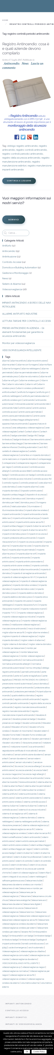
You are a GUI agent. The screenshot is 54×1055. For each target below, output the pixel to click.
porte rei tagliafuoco (32, 675)
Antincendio (11, 63)
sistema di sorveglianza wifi (14, 813)
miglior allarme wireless (37, 632)
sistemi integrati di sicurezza (14, 876)
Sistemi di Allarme (11, 284)
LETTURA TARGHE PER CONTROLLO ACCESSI (26, 321)
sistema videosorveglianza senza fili (18, 829)
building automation (28, 447)
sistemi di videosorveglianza (24, 872)
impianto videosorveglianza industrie (18, 616)
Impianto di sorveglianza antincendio (28, 573)
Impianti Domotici (16, 1017)
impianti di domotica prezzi (14, 534)
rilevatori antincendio (31, 723)
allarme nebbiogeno (31, 368)
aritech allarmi (32, 431)
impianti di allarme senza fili (33, 530)
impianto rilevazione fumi (26, 605)
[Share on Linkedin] (35, 137)
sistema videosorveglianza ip (35, 825)
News (25, 63)
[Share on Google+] (29, 137)
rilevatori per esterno (20, 738)
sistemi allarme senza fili (39, 833)
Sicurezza (19, 766)
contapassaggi (44, 459)
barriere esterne (32, 443)
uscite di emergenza (17, 947)
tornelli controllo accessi (33, 943)
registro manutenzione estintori (16, 711)
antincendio (29, 400)
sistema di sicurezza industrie (32, 809)
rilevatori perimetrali (40, 738)
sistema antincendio (28, 794)
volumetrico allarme (30, 983)
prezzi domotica (40, 683)
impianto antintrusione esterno (29, 561)
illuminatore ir (34, 506)
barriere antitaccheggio (12, 443)
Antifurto (6, 245)
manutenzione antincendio (14, 628)
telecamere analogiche (20, 900)
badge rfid (32, 435)
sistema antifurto (9, 794)
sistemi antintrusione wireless (15, 845)
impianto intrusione (23, 601)
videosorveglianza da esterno (24, 959)
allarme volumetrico (29, 376)
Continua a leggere (19, 181)
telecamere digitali (32, 904)
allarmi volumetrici (16, 384)
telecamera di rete (10, 888)
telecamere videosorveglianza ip (34, 916)
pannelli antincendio (31, 672)
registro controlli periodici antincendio (22, 153)
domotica (6, 498)
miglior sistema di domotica (14, 644)
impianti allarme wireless (36, 510)
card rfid (42, 447)
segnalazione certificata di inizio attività (19, 750)
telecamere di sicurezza (13, 908)
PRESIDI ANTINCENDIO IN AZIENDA (30, 679)
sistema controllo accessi (34, 802)
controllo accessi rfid (42, 479)
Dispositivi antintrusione (31, 490)
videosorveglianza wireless (14, 979)
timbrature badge (27, 939)
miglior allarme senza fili (13, 632)
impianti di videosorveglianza (23, 1024)
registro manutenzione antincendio (30, 707)
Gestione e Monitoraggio (15, 273)
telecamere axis (39, 900)
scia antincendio (36, 746)
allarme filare (46, 364)
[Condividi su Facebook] (16, 137)
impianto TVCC (9, 612)
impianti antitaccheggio (12, 526)
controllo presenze (28, 482)
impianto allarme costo (21, 546)
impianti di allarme (10, 530)
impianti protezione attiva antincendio (19, 538)
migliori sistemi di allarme (32, 640)
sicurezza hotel (40, 770)
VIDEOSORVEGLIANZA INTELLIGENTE (22, 350)
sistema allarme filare (13, 786)
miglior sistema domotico (40, 644)
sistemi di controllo (24, 861)
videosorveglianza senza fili (22, 975)
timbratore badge (43, 935)
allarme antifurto (18, 360)
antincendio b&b (42, 404)
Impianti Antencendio (18, 1004)
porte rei (18, 675)
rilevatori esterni (41, 731)
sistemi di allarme (24, 853)
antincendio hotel (10, 408)
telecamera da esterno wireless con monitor (21, 884)
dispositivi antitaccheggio (13, 494)
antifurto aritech (9, 392)
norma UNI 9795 (33, 668)
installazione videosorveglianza (25, 624)
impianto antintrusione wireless (16, 565)
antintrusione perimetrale (30, 412)
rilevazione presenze (31, 742)
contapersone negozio (27, 463)
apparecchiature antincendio (15, 423)
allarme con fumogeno (28, 364)
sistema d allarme (10, 805)
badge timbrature (21, 439)
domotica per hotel (10, 502)
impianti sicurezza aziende (30, 542)
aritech (21, 431)
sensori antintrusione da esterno (29, 754)
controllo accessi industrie (20, 479)
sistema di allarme (28, 805)
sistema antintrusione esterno (29, 798)
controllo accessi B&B (21, 471)
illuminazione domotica (12, 510)
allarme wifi (45, 376)
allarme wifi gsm (10, 380)
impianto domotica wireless (25, 585)
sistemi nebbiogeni (37, 876)
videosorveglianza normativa (15, 971)
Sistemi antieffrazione (11, 837)
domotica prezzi (28, 502)
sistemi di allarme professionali (27, 857)
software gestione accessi (13, 880)
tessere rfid (27, 931)
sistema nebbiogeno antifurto (27, 821)
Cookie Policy (39, 1052)
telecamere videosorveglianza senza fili (19, 920)
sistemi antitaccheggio (40, 845)
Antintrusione (9, 256)
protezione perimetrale (24, 691)
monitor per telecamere (13, 648)
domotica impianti (35, 498)
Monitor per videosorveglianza (18, 343)
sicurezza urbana (10, 778)
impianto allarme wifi (26, 553)
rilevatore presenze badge (23, 719)
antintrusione (25, 408)
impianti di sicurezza (37, 534)
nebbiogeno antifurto (11, 660)
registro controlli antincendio (31, 150)
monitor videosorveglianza (32, 656)
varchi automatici (36, 947)
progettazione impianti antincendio (17, 687)
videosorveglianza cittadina (32, 951)
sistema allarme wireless (33, 790)
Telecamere (25, 896)
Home (5, 20)
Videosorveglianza (12, 289)
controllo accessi (20, 467)
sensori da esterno (18, 758)
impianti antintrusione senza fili (29, 522)
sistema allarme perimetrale (37, 786)
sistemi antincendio (31, 837)
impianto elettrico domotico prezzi (17, 597)
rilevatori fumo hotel (11, 735)
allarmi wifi (32, 384)
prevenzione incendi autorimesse (17, 683)
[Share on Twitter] (23, 137)
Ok (27, 1052)
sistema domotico (28, 817)
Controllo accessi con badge (22, 475)
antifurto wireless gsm (12, 400)
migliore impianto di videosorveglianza (19, 636)
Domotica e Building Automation (19, 267)
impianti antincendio (11, 514)
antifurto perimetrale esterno (35, 396)
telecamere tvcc (27, 912)
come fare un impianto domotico (34, 455)
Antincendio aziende (24, 404)
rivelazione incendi (18, 746)
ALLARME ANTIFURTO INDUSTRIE (19, 313)
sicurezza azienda (24, 770)
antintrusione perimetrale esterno (17, 416)
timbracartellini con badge (21, 935)
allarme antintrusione (37, 360)
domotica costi (18, 498)
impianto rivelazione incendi (33, 609)
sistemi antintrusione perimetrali (30, 841)
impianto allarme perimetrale (21, 549)
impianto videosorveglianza (30, 612)
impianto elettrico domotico (30, 593)
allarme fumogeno (11, 368)
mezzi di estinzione (36, 628)
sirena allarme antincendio (31, 778)
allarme (5, 360)
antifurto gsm (43, 392)
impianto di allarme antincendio (24, 569)
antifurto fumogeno (26, 392)
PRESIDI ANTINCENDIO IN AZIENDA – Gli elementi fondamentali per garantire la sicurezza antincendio (23, 332)
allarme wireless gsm (29, 380)
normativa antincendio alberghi (16, 664)
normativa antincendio (32, 660)
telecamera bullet (34, 880)
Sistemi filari (44, 872)
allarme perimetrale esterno (26, 372)
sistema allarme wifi (11, 790)
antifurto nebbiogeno (11, 396)
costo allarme (45, 482)
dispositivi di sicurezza (36, 494)
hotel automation (19, 506)
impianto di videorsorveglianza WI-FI (18, 577)
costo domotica (9, 486)
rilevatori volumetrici (11, 742)
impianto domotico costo (23, 589)
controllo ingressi (11, 482)
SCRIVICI (13, 220)
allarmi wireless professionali (30, 388)
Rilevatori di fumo (19, 727)
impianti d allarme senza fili (37, 526)
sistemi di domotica (19, 865)
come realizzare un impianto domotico (19, 459)
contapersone (9, 463)
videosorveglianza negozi (33, 967)
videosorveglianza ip (11, 967)
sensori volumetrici (24, 762)
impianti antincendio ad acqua (26, 518)
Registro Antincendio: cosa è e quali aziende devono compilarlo (25, 48)
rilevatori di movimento (21, 731)
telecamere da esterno (12, 904)
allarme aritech (9, 364)
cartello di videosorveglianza (15, 451)
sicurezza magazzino (11, 774)
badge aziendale (18, 435)
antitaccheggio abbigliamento (24, 419)
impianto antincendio (20, 557)
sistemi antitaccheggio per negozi (17, 849)
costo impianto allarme (27, 486)
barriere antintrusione (40, 439)
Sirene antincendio (27, 782)
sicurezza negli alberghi (33, 774)
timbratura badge (10, 939)
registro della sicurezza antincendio (21, 157)
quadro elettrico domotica (23, 695)
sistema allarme (44, 782)
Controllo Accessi (11, 262)
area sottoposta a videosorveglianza (28, 427)
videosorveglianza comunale (15, 955)
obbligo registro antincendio (22, 146)
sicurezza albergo (33, 766)
